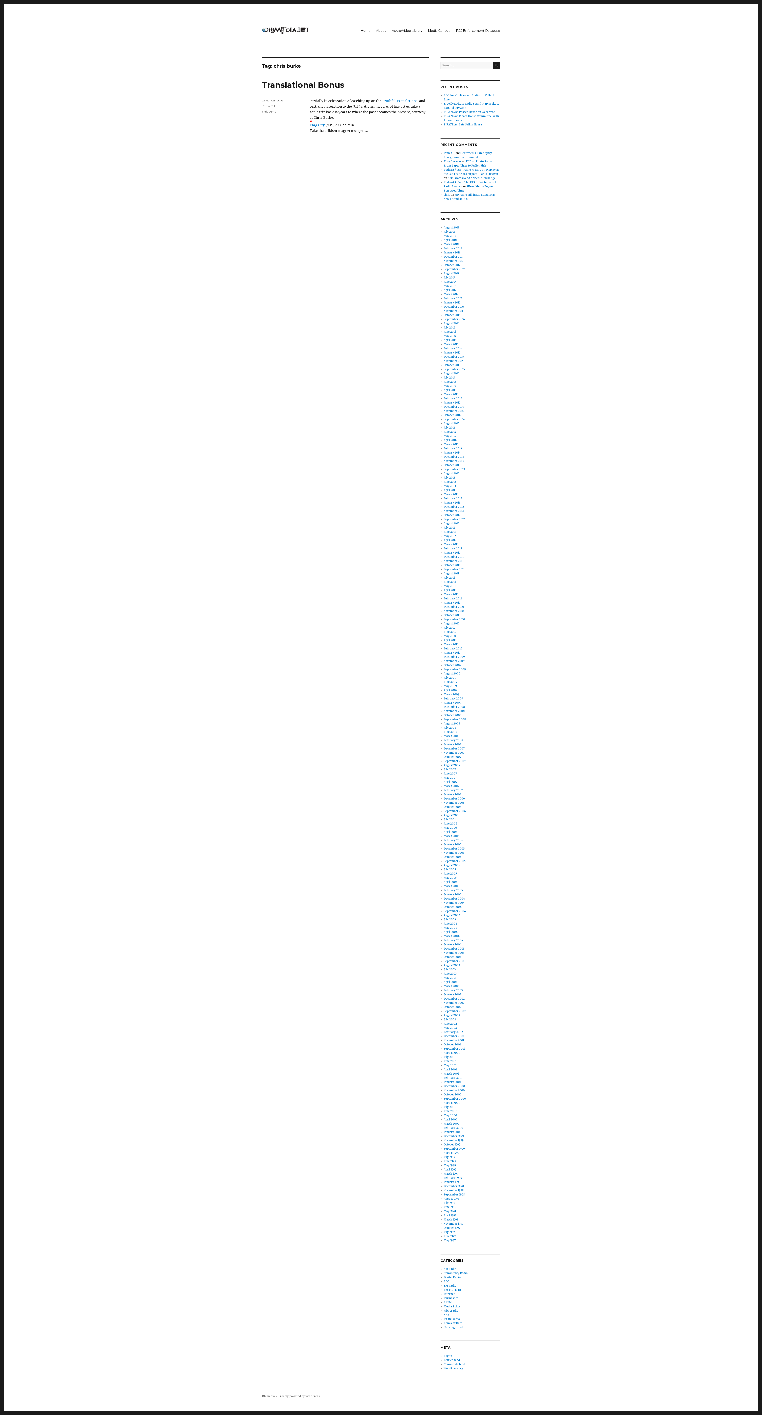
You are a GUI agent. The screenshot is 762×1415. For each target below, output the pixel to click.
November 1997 (453, 1223)
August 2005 (452, 865)
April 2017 (450, 290)
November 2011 (453, 561)
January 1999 (452, 1182)
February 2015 (453, 398)
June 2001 (450, 1061)
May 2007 (450, 777)
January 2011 (452, 602)
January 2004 (453, 944)
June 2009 (450, 682)
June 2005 (450, 873)
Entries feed (452, 1360)
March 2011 (451, 594)
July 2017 (449, 277)
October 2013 (452, 465)
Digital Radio (452, 1277)
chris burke (269, 111)
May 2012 (450, 536)
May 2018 (450, 236)
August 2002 (452, 1015)
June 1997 (450, 1236)
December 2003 (454, 948)
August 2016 (451, 323)
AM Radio (450, 1269)
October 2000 (453, 1094)
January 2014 (452, 452)
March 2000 (452, 1123)
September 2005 (455, 861)
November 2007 (454, 752)
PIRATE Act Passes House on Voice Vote (469, 112)
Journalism (451, 1298)
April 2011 (450, 590)
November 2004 (454, 902)
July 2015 (449, 377)
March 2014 (451, 444)
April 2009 (450, 690)
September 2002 (455, 1011)
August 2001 (452, 1053)
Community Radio (456, 1273)
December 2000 (454, 1086)
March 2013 (451, 494)
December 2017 (454, 256)
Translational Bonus (303, 85)
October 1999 (452, 1144)
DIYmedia (268, 1396)
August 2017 (451, 273)
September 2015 (454, 369)
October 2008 (452, 715)
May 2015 (450, 386)
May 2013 (450, 486)
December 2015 (454, 356)
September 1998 (454, 1194)
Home (365, 31)
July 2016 (449, 327)
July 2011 (449, 577)
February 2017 (453, 298)
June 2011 (450, 582)
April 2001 (450, 1069)
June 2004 (450, 923)
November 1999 (454, 1140)
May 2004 (450, 928)
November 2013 (454, 461)
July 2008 (450, 727)
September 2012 (454, 519)
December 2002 (454, 998)
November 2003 (454, 953)
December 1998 (454, 1186)
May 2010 (450, 636)
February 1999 (453, 1178)
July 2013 (449, 477)
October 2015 (452, 365)
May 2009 (450, 686)
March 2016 (451, 344)
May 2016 (450, 336)
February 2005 (453, 890)
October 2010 (452, 615)
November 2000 (454, 1090)
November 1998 (454, 1190)
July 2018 (449, 231)
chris (447, 195)
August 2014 (451, 423)
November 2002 (454, 1003)
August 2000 (452, 1103)
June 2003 (450, 973)
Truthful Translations (400, 101)
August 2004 (452, 915)
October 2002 (452, 1007)
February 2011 (453, 598)
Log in (448, 1356)
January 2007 (452, 794)
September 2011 (454, 569)
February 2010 (453, 648)
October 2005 (452, 857)
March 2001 (451, 1073)
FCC (446, 1281)
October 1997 (452, 1228)
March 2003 (451, 986)
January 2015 (452, 402)
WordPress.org (453, 1368)
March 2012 (451, 544)
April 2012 (450, 540)
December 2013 (454, 457)
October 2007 (452, 757)
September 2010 (454, 619)
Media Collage (439, 31)
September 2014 (454, 419)
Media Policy (452, 1306)
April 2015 (450, 390)
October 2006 (452, 807)
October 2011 (452, 565)
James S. (449, 153)
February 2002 (453, 1032)
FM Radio (450, 1285)
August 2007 (452, 765)
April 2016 (450, 340)
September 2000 (455, 1098)
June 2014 (450, 431)
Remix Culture (271, 106)
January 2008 (452, 744)
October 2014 (452, 415)
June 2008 (450, 732)
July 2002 (450, 1019)
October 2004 (453, 907)
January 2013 (452, 502)
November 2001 (454, 1040)
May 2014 (450, 436)
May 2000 (450, 1115)
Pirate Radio (452, 1319)
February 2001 (453, 1078)
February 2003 (453, 990)
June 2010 (450, 632)
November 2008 (454, 711)
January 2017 (452, 302)
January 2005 (452, 894)
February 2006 (453, 840)
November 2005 (454, 852)
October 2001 (452, 1044)
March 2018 (451, 244)
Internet (449, 1294)
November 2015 (454, 361)
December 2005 (454, 848)
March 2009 (451, 694)
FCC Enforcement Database (478, 31)
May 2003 (450, 978)
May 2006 (450, 827)
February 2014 (453, 448)
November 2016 (454, 311)
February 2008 (453, 740)
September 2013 (454, 469)
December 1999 (454, 1136)
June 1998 (450, 1207)
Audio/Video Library (407, 31)
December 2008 (454, 707)
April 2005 (450, 882)
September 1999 (454, 1148)
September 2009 (455, 669)
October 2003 (452, 957)
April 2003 (450, 982)
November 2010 (454, 611)
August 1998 (451, 1198)
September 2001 (454, 1048)
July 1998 (449, 1203)
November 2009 (454, 661)
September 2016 (454, 319)
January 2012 (452, 552)
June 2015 (450, 381)
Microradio (451, 1310)
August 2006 (452, 815)
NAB (446, 1315)
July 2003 (450, 969)
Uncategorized (453, 1327)
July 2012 (449, 527)
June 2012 (450, 532)
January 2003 (452, 994)
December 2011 (454, 557)
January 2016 (452, 352)
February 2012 (453, 548)
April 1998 (450, 1215)
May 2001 (450, 1065)
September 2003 (455, 961)
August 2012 (451, 523)
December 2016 (454, 306)
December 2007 (454, 748)
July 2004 (450, 919)
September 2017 (454, 269)
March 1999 (451, 1173)
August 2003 (452, 965)
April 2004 (451, 932)
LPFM (448, 1302)
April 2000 (451, 1119)
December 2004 (454, 898)
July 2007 (450, 769)
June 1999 (450, 1161)
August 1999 (451, 1153)
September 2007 (455, 761)
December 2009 (454, 657)
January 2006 (452, 844)
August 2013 (451, 473)
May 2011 (450, 586)
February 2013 (453, 498)
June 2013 (450, 482)
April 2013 (450, 490)
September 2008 (455, 719)
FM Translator (453, 1290)
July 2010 (449, 627)
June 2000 (450, 1111)
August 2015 (451, 373)
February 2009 (453, 698)
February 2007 (453, 790)
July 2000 (450, 1107)
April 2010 (450, 640)
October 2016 (452, 315)
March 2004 (452, 936)
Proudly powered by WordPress (299, 1396)
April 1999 (450, 1169)
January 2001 (452, 1082)
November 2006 (454, 802)
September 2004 (455, 911)
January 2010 (452, 652)
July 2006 (450, 819)
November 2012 (454, 511)
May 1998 (450, 1211)
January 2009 (452, 702)
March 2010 (451, 644)
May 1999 (450, 1165)
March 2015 (451, 394)
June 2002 (450, 1023)
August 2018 (451, 227)
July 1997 (449, 1232)
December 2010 (454, 607)
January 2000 (453, 1132)
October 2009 (452, 665)
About (381, 31)
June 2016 (450, 331)
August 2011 (451, 573)
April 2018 (450, 240)
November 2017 (453, 261)
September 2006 (455, 811)
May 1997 (450, 1240)
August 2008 (452, 723)
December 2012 (454, 507)
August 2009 (452, 673)
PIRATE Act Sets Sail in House (463, 124)
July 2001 (449, 1057)
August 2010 (451, 623)
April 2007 (450, 782)
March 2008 (451, 736)
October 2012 (452, 515)
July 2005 (450, 869)
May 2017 (450, 286)
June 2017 (450, 281)
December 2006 (454, 798)
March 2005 (451, 886)
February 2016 (453, 348)
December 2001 (454, 1036)
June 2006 (450, 823)
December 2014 (454, 406)
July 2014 (449, 427)
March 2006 (451, 836)
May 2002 (450, 1028)
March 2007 (451, 786)
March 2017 (451, 294)
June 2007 (450, 773)
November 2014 (454, 411)
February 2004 (453, 940)
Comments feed (454, 1364)
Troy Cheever (452, 161)
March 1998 (451, 1219)
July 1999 (449, 1157)
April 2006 (450, 832)
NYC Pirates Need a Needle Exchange (472, 178)
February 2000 (453, 1128)
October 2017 (452, 265)
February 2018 (453, 248)
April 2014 (450, 440)
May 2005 (450, 877)
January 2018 (452, 252)
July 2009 (450, 677)
